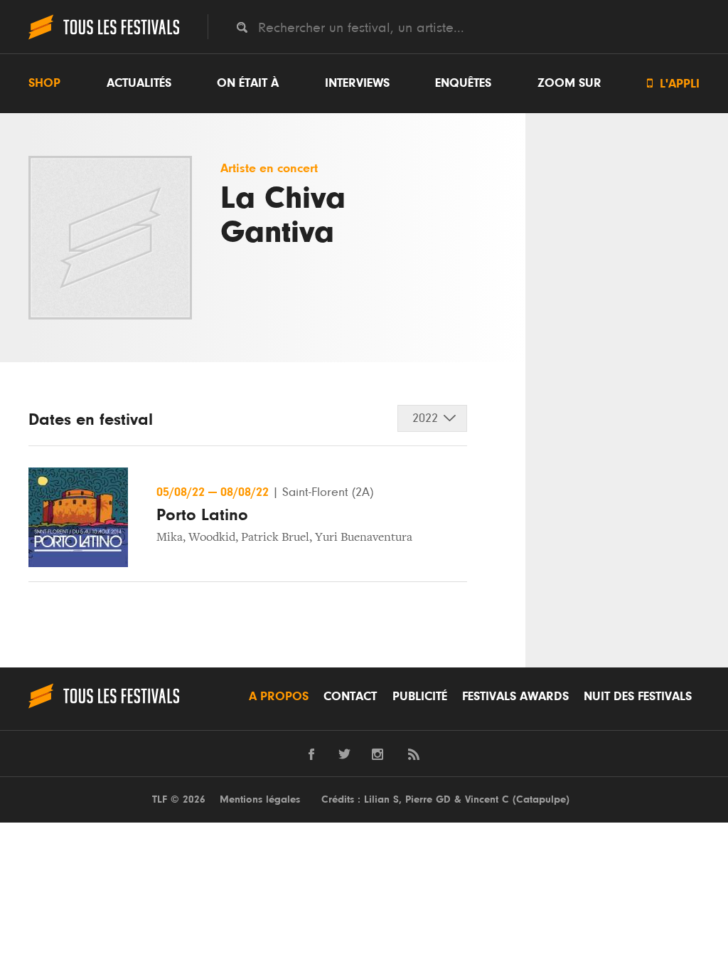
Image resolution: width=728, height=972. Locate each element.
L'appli (673, 83)
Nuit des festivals (638, 696)
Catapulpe (541, 799)
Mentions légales (260, 799)
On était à (248, 83)
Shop (44, 83)
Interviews (357, 83)
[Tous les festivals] (103, 38)
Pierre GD (428, 799)
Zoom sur (569, 83)
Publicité (419, 696)
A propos (279, 696)
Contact (350, 696)
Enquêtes (463, 83)
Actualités (139, 83)
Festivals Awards (515, 696)
